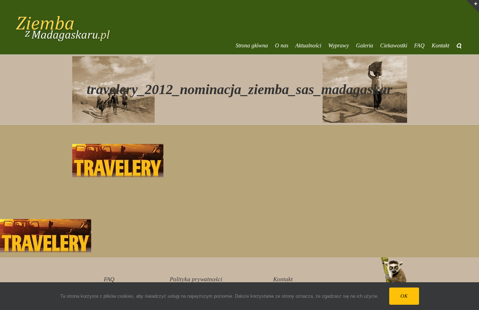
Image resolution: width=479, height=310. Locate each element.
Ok (404, 296)
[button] (458, 45)
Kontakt (283, 279)
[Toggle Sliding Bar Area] (472, 6)
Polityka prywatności (196, 279)
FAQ (109, 279)
